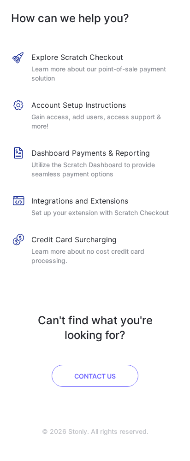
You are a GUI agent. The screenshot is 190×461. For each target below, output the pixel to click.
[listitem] (95, 68)
